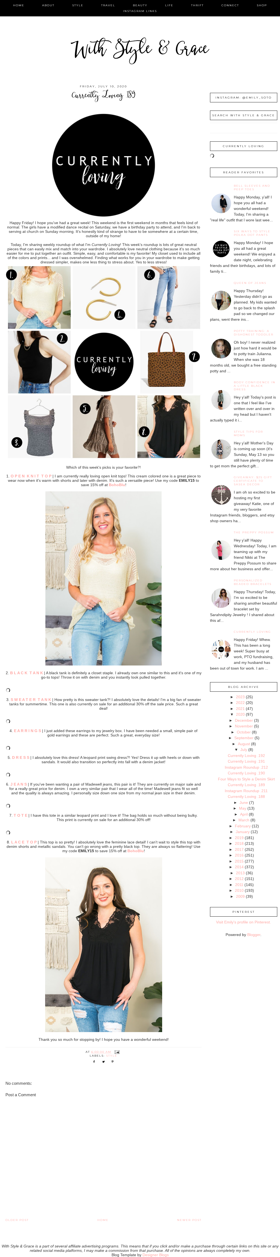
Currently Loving (252, 632)
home (18, 5)
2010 (239, 890)
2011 (239, 884)
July (243, 749)
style (77, 5)
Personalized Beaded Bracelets (253, 582)
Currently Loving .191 (246, 761)
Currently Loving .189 (246, 785)
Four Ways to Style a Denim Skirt (246, 779)
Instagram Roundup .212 (246, 767)
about (48, 5)
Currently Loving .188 (246, 796)
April (244, 814)
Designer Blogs (155, 1255)
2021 (240, 708)
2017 (239, 849)
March (243, 820)
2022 (240, 702)
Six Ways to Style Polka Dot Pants (252, 233)
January (243, 832)
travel (108, 5)
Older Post (17, 1220)
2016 (239, 855)
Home (103, 1220)
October (244, 732)
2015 (239, 861)
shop (262, 5)
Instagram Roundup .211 (246, 791)
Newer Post (189, 1220)
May (242, 808)
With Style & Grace (140, 50)
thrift (197, 5)
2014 (239, 867)
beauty (140, 5)
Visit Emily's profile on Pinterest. (243, 922)
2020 (240, 714)
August (244, 744)
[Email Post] (117, 1052)
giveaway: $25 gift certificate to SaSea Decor (253, 481)
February (243, 826)
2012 (239, 878)
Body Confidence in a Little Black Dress (254, 386)
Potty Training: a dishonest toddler (253, 332)
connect (230, 5)
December (244, 720)
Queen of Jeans (250, 283)
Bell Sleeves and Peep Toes (252, 187)
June (244, 802)
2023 (240, 697)
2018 (239, 843)
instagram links (140, 11)
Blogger (253, 934)
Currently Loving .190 (246, 773)
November (244, 726)
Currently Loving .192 (246, 755)
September (243, 738)
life (169, 5)
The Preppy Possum (254, 532)
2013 (240, 873)
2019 (239, 838)
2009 (240, 896)
